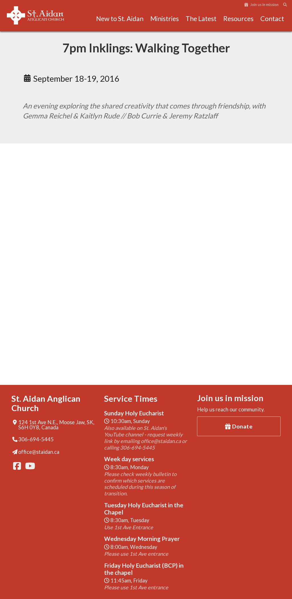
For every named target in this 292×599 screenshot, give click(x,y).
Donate (242, 426)
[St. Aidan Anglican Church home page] (41, 15)
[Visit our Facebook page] (16, 465)
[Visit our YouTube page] (28, 465)
